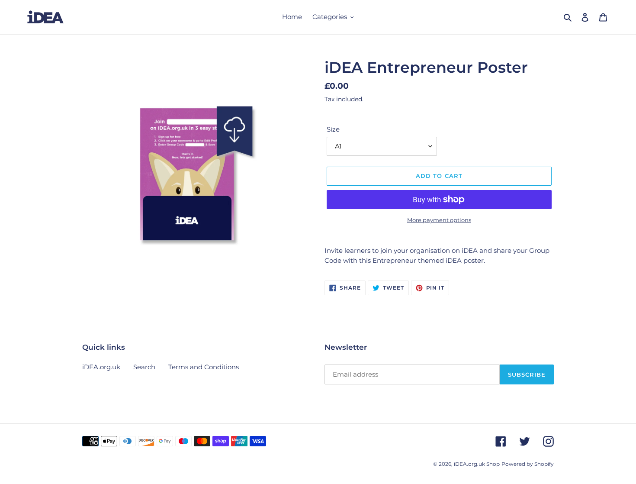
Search (144, 367)
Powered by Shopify (527, 464)
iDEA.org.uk (101, 367)
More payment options (439, 219)
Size (333, 129)
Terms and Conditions (203, 367)
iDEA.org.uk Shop (477, 464)
